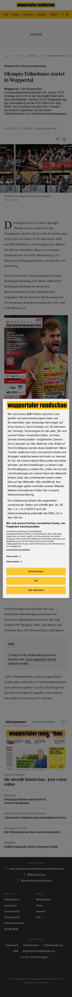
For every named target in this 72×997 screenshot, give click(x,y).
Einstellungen (36, 571)
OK (36, 580)
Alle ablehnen (36, 590)
